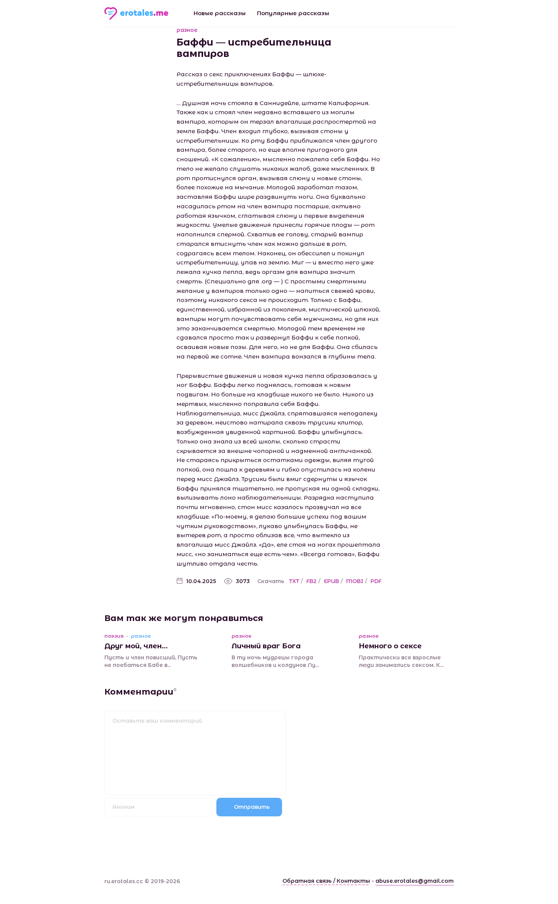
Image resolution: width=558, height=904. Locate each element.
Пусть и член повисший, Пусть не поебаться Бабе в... (150, 661)
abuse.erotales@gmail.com (414, 880)
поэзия (114, 636)
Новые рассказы (220, 13)
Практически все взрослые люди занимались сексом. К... (401, 661)
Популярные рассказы (293, 13)
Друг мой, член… (136, 646)
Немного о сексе (390, 646)
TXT (294, 581)
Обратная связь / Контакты (326, 880)
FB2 (311, 581)
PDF (375, 581)
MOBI (354, 581)
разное (187, 30)
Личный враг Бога (266, 646)
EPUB (331, 581)
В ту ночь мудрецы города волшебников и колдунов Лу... (275, 661)
